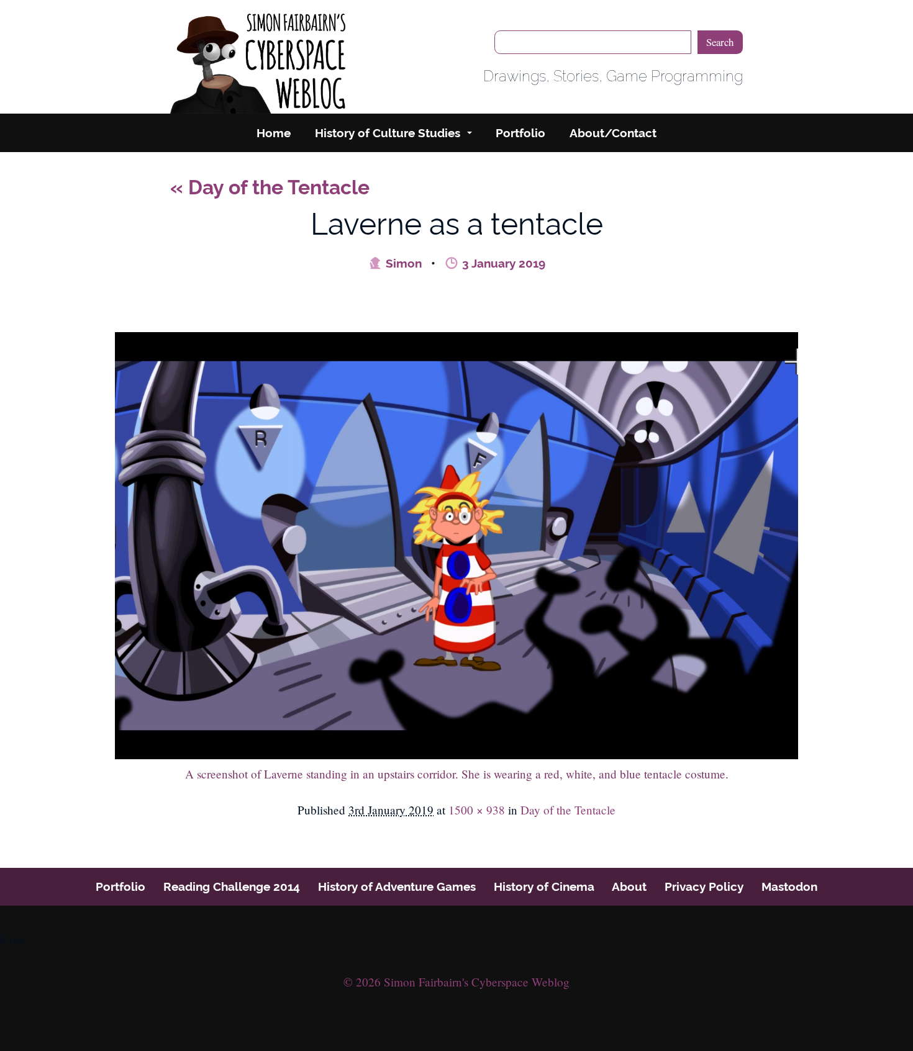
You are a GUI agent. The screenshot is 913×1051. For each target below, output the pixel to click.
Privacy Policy (704, 886)
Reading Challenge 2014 (231, 886)
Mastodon (789, 886)
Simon (402, 263)
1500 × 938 (476, 810)
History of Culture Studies (387, 133)
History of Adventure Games (397, 886)
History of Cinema (544, 886)
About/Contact (613, 133)
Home (274, 133)
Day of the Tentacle (270, 187)
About (629, 886)
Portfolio (520, 133)
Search (720, 42)
